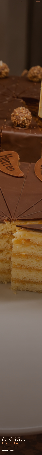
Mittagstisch (25, 1)
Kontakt (34, 1)
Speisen (22, 1)
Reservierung (11, 450)
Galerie (28, 1)
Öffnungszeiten (31, 1)
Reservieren (38, 1)
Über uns (19, 1)
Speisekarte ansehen (5, 450)
